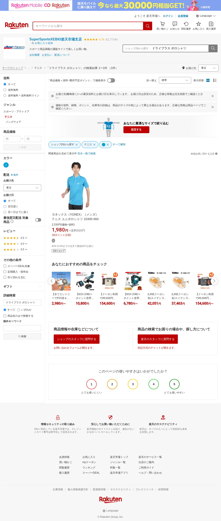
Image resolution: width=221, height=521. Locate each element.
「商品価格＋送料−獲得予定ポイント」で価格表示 (76, 80)
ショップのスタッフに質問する (76, 339)
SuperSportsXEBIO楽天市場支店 (55, 39)
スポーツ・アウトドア (16, 111)
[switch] (38, 220)
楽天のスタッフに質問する (158, 339)
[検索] (148, 26)
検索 (23, 147)
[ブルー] (6, 165)
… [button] (28, 67)
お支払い (47, 55)
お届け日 (8, 195)
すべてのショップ (12, 67)
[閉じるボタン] (212, 96)
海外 (15, 174)
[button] (206, 16)
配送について (62, 55)
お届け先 (8, 180)
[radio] (4, 84)
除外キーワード (12, 321)
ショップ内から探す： (138, 48)
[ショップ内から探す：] (212, 48)
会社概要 (34, 55)
